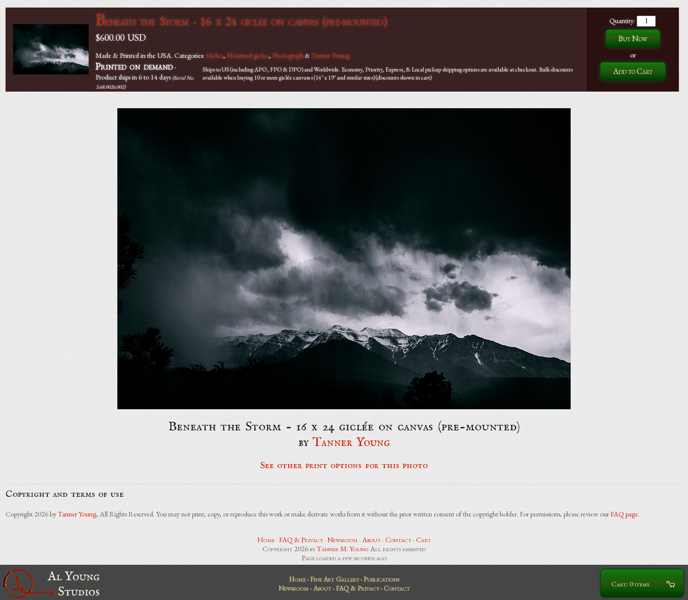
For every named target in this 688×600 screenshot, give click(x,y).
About (371, 539)
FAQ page (624, 513)
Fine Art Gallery (334, 578)
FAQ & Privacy (301, 539)
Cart (423, 539)
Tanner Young (330, 55)
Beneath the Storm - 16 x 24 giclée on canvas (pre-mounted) (241, 21)
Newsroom (342, 539)
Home (265, 539)
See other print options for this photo (344, 466)
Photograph (288, 55)
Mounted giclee (248, 55)
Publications (381, 578)
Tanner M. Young (343, 548)
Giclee (214, 55)
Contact (398, 539)
